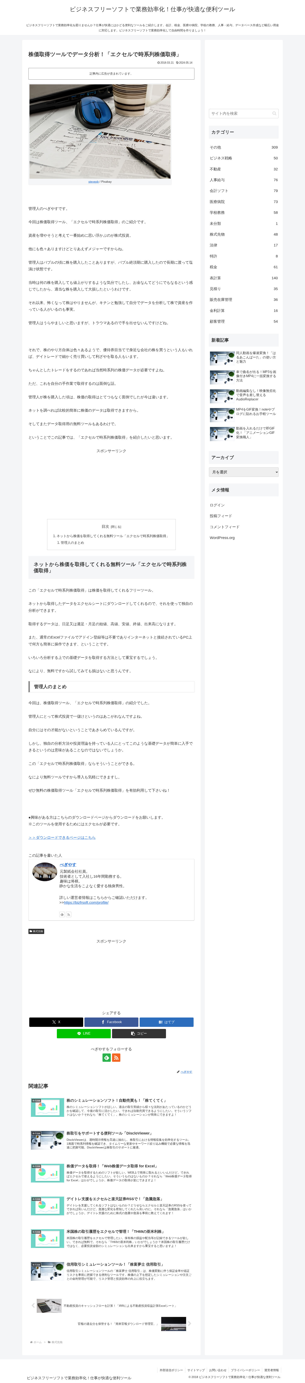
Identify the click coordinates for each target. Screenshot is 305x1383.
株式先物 (38, 931)
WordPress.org (222, 538)
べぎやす (68, 864)
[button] (139, 1033)
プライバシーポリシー (245, 1370)
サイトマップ (196, 1370)
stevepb (93, 181)
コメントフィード (225, 527)
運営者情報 (271, 1370)
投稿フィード (221, 516)
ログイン (217, 505)
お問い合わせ (218, 1370)
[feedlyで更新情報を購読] (62, 914)
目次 (105, 526)
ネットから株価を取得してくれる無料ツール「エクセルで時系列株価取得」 (113, 536)
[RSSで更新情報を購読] (68, 914)
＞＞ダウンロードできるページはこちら (62, 837)
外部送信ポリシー (171, 1370)
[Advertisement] (111, 483)
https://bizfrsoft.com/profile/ (86, 903)
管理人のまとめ (72, 542)
